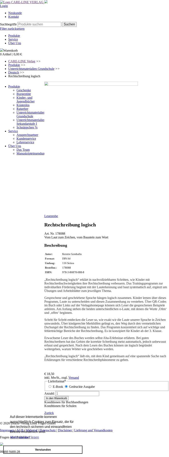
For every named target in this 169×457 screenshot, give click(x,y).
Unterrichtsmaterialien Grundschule (31, 68)
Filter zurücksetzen (12, 28)
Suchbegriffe (8, 24)
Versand (73, 377)
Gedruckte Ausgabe (82, 386)
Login (4, 6)
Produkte (14, 65)
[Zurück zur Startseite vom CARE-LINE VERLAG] (22, 2)
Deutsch (13, 72)
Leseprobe (51, 216)
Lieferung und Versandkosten (93, 430)
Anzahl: (49, 393)
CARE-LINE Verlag (21, 61)
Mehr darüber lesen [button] (25, 437)
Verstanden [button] (43, 449)
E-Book (58, 386)
